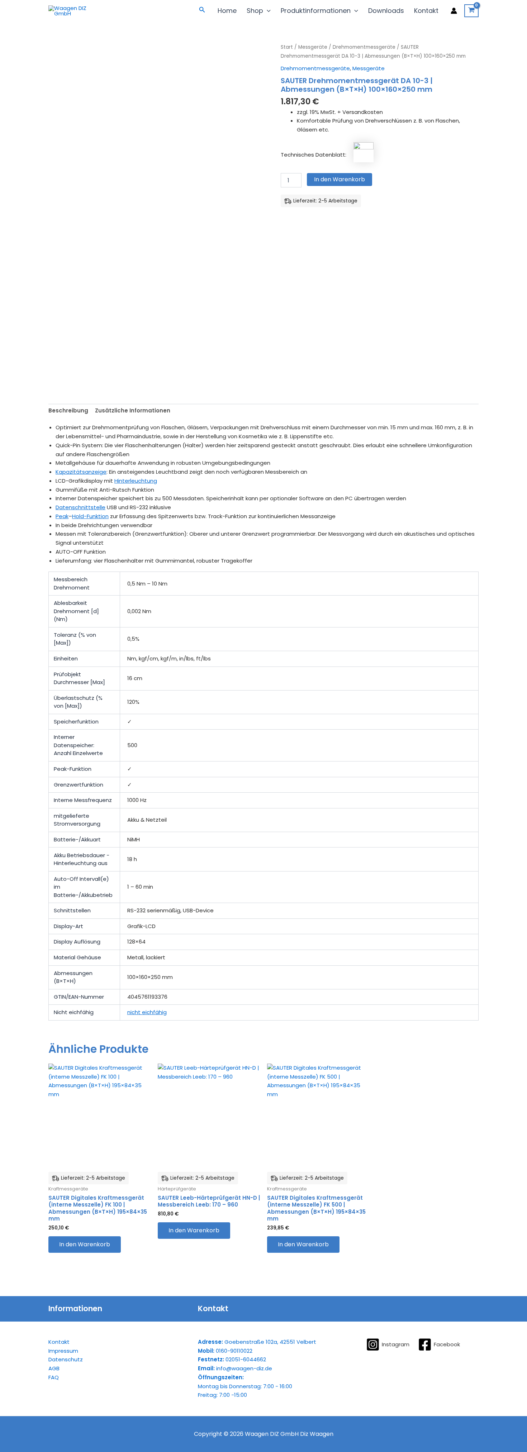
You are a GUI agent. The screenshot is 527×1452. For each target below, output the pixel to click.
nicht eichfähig (147, 1012)
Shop (255, 10)
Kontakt (426, 10)
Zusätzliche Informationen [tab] (132, 410)
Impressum (63, 1351)
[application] (267, 10)
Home (227, 10)
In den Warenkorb (339, 179)
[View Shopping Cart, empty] (471, 10)
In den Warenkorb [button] (84, 1244)
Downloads (386, 10)
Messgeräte (312, 47)
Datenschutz (65, 1359)
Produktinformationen (316, 10)
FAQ (53, 1377)
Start (287, 47)
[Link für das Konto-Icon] (454, 11)
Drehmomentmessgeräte (364, 47)
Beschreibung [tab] (68, 410)
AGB (54, 1368)
